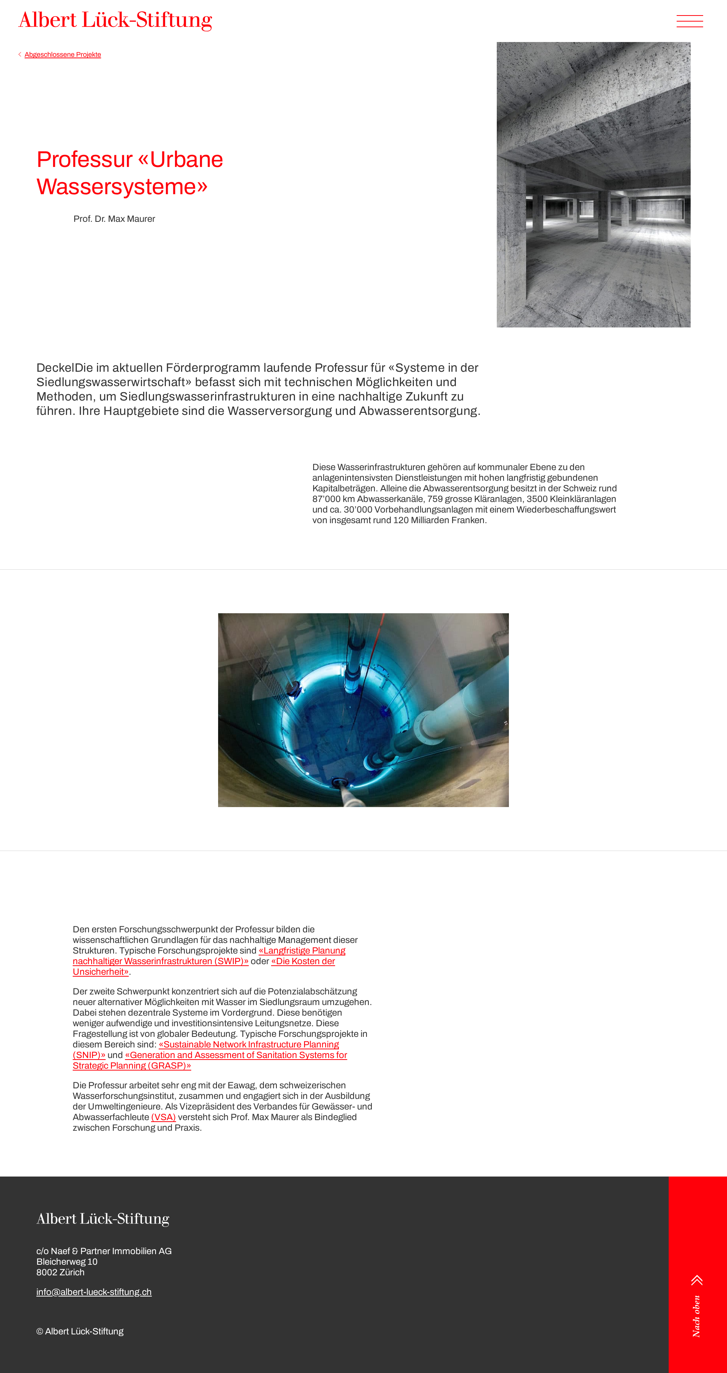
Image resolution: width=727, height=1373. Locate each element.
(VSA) (163, 1117)
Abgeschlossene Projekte (63, 54)
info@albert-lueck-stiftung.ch (94, 1292)
